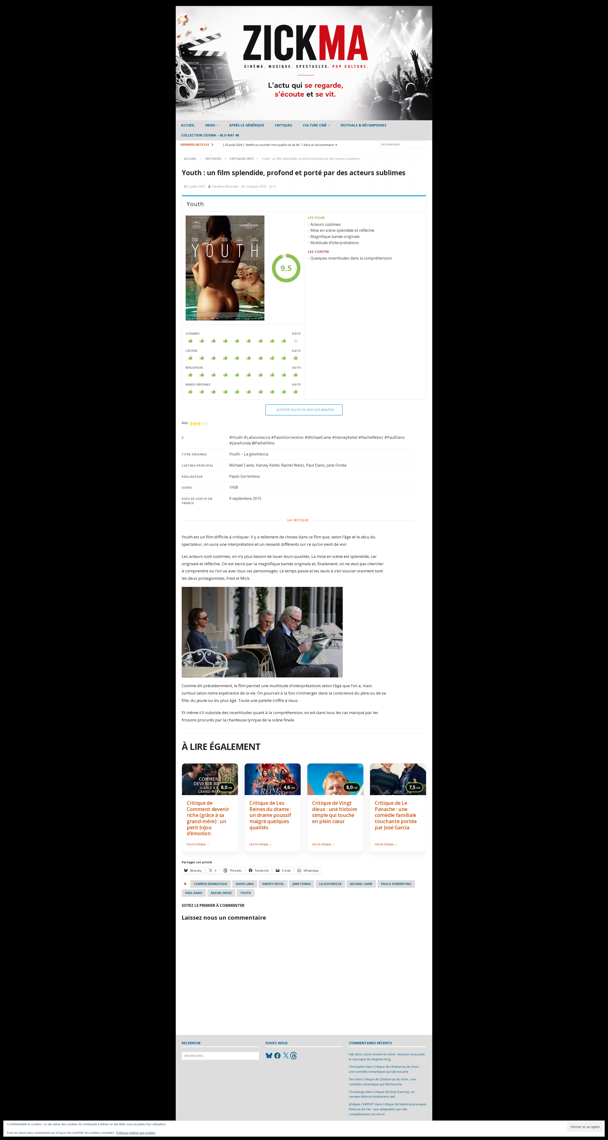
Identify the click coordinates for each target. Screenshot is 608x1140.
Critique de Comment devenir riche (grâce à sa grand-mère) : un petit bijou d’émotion (208, 818)
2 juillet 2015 (196, 186)
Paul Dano (193, 893)
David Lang (245, 884)
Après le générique (246, 125)
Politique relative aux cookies (135, 1133)
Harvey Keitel (273, 884)
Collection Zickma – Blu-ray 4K (210, 135)
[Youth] (225, 268)
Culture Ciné (315, 125)
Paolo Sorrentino (396, 884)
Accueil (188, 125)
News (210, 125)
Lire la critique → (198, 844)
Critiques (283, 125)
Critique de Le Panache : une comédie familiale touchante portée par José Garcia (396, 815)
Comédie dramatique (210, 884)
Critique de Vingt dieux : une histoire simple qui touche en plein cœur (334, 812)
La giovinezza (330, 884)
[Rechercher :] (402, 144)
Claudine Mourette (225, 186)
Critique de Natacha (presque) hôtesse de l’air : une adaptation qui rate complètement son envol (387, 1109)
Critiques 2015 (256, 186)
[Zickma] (304, 117)
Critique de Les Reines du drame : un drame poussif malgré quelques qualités (270, 815)
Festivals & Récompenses (363, 125)
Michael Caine (361, 884)
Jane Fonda (302, 884)
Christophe (357, 1066)
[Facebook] (277, 1055)
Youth (245, 893)
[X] (286, 1055)
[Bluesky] (269, 1055)
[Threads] (294, 1055)
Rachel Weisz (221, 893)
